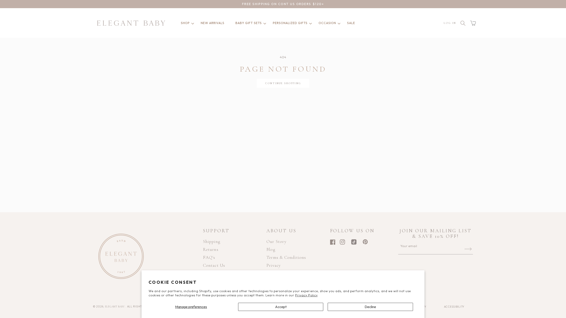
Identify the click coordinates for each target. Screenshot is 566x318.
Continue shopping (283, 83)
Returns (210, 249)
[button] (473, 23)
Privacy (273, 265)
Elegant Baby (115, 306)
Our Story (276, 241)
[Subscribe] (468, 249)
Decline (370, 307)
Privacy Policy (306, 295)
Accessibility (454, 306)
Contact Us (214, 265)
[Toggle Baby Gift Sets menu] (264, 23)
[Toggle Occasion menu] (338, 23)
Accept (281, 307)
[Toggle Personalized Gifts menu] (309, 23)
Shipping (211, 241)
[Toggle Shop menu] (192, 23)
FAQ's (209, 257)
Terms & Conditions (286, 257)
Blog (270, 249)
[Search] (463, 23)
